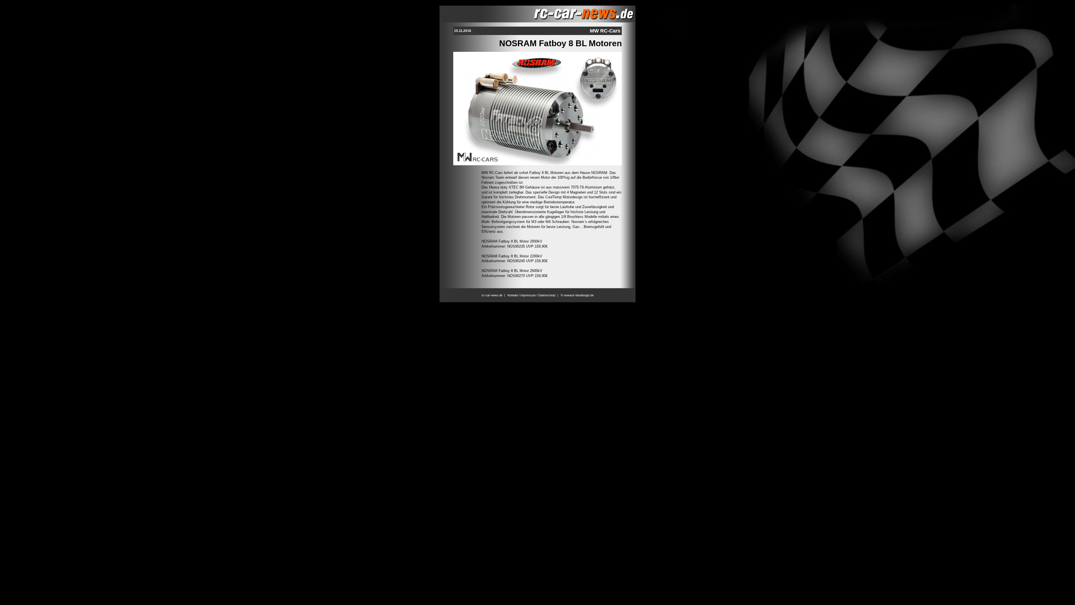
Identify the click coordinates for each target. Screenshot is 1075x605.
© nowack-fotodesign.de (577, 295)
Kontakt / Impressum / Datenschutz (532, 295)
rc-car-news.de (492, 295)
